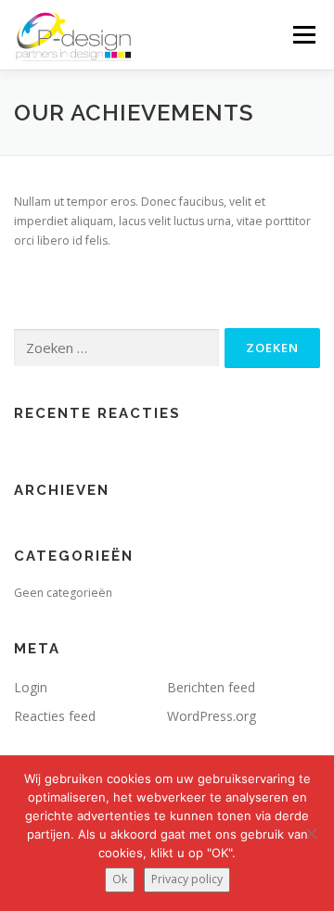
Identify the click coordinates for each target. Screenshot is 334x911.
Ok (119, 879)
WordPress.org (211, 716)
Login (30, 687)
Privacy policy (187, 879)
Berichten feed (211, 687)
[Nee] (311, 833)
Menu (303, 35)
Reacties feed (55, 716)
